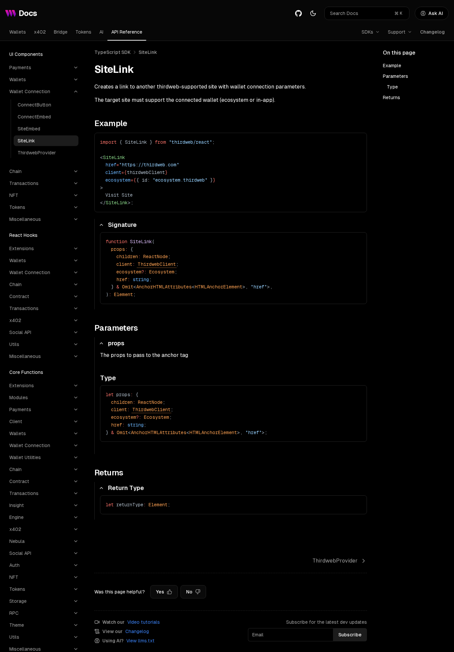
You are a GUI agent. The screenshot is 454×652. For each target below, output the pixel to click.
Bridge (60, 32)
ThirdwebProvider (37, 152)
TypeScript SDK (112, 52)
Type (392, 86)
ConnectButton (34, 104)
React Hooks (23, 235)
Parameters (395, 76)
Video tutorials (143, 622)
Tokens (83, 32)
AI (101, 32)
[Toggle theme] (313, 13)
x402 (40, 32)
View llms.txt (140, 640)
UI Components (26, 54)
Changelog (432, 32)
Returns (391, 97)
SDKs (367, 32)
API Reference (126, 32)
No (189, 591)
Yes (160, 591)
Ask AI (435, 13)
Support (396, 32)
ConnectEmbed (34, 116)
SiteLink (26, 140)
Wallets (17, 32)
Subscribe (350, 634)
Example (392, 65)
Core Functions (26, 372)
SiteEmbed (29, 128)
